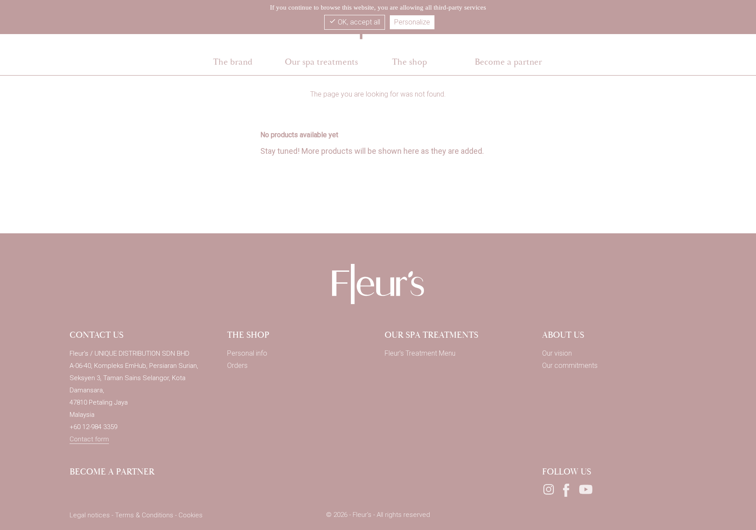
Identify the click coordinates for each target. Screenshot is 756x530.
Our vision (557, 353)
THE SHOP (248, 334)
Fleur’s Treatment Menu (420, 353)
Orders (237, 365)
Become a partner (112, 471)
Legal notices (91, 515)
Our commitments (570, 365)
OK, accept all (354, 21)
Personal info (247, 353)
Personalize (412, 22)
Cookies (190, 515)
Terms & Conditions (145, 515)
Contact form (89, 439)
